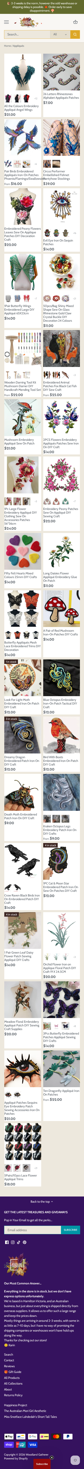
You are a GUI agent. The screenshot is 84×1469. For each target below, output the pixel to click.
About (8, 1389)
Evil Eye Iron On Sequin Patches (58, 242)
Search (8, 1354)
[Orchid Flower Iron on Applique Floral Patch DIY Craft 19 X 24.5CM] (61, 930)
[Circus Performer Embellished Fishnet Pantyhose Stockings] (61, 137)
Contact (9, 1360)
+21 (74, 298)
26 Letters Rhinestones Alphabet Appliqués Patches (61, 96)
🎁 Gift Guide (12, 1372)
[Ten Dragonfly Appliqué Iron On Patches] (61, 1068)
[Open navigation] (6, 22)
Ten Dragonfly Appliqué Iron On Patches (61, 1092)
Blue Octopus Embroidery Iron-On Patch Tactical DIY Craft (60, 703)
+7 (36, 298)
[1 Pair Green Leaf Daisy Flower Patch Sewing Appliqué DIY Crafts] (22, 930)
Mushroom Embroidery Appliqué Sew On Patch (19, 441)
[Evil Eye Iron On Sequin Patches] (61, 206)
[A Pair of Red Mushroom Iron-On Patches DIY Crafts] (61, 608)
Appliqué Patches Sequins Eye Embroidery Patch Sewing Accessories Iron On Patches (22, 1108)
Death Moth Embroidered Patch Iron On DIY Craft (20, 816)
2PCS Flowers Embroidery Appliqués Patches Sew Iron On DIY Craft (61, 443)
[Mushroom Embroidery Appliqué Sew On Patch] (22, 417)
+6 (35, 163)
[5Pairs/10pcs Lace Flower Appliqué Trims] (22, 1141)
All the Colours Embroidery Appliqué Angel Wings (21, 108)
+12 (35, 98)
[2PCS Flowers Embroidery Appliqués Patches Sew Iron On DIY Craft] (61, 417)
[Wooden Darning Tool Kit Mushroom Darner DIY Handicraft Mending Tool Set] (22, 348)
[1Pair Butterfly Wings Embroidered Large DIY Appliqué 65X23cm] (22, 272)
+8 (74, 1026)
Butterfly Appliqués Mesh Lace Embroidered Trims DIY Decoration (22, 646)
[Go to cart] (75, 22)
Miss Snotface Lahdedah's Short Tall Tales (30, 1417)
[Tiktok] (18, 1242)
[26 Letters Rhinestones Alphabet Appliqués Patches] (61, 72)
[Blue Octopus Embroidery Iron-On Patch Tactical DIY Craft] (61, 677)
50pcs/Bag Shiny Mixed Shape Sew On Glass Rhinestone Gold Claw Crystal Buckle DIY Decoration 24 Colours (58, 313)
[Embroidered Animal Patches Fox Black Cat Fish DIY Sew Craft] (61, 348)
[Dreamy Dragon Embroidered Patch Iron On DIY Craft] (22, 735)
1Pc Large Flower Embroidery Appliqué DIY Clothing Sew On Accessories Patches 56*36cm (20, 516)
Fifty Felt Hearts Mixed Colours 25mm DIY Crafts (20, 575)
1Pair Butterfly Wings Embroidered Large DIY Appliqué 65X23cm (19, 309)
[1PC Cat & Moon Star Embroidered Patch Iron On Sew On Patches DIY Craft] (61, 861)
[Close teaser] (52, 1458)
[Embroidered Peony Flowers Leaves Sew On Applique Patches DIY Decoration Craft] (22, 206)
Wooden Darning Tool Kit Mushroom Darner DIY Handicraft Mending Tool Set (22, 386)
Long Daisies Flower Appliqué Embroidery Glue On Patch (60, 577)
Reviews (9, 1366)
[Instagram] (12, 1242)
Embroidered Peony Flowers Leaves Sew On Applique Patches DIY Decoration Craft (22, 234)
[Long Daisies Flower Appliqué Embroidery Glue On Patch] (61, 551)
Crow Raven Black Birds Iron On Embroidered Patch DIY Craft (22, 899)
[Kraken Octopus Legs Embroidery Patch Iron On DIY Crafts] (61, 792)
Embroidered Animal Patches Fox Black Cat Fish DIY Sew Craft (60, 386)
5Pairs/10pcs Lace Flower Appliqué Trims (20, 1177)
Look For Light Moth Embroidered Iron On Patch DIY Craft (21, 703)
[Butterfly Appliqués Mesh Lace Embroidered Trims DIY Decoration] (22, 608)
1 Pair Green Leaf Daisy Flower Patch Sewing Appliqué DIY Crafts (18, 956)
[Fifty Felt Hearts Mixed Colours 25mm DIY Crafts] (22, 551)
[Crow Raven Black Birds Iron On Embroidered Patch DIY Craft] (22, 861)
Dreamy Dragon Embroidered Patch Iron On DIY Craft (21, 760)
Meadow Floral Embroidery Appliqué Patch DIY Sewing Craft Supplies (21, 1025)
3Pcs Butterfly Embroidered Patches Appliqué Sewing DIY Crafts (61, 1037)
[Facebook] (7, 1242)
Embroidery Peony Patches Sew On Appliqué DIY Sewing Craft (60, 512)
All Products (12, 1378)
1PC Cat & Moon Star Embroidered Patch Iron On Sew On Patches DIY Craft (60, 887)
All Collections (13, 1383)
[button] (42, 1464)
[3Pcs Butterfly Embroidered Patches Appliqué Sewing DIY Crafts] (61, 999)
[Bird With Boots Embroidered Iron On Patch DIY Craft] (61, 735)
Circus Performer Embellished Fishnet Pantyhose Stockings (56, 175)
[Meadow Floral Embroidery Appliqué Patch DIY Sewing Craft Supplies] (22, 999)
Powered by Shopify (16, 1458)
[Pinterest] (24, 1242)
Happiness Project (15, 1405)
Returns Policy (13, 1395)
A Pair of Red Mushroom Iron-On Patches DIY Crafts (60, 632)
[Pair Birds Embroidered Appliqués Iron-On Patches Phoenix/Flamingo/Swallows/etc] (22, 137)
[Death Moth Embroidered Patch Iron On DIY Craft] (22, 792)
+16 (74, 233)
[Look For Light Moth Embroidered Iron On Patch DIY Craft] (22, 677)
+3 (74, 375)
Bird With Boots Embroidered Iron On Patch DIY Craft (60, 760)
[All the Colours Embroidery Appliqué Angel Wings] (22, 72)
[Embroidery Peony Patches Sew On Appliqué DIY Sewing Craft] (61, 474)
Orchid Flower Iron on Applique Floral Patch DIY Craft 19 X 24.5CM (59, 968)
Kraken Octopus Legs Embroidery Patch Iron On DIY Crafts (59, 829)
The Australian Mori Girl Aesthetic (25, 1411)
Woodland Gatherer (37, 1454)
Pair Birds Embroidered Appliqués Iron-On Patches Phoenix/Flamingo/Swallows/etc (22, 175)
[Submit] (75, 34)
